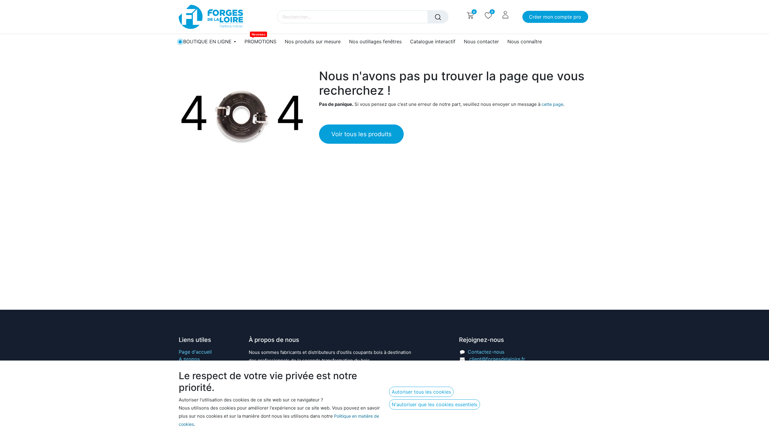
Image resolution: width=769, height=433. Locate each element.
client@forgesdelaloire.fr (497, 359)
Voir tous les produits (361, 134)
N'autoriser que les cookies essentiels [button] (434, 404)
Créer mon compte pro (555, 17)
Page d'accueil (195, 352)
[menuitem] (260, 41)
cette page (552, 104)
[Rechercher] (437, 17)
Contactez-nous (486, 352)
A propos (189, 359)
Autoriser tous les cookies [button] (421, 392)
